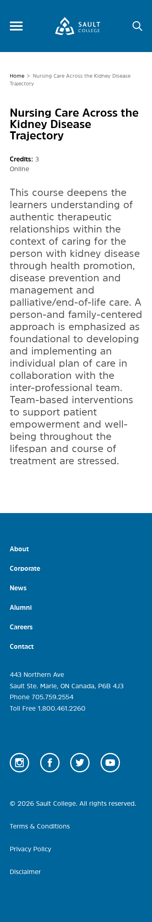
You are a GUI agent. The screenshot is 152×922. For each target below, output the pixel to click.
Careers (21, 627)
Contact (22, 646)
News (18, 588)
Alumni (21, 607)
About (19, 549)
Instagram (19, 762)
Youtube (110, 762)
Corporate (25, 568)
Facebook (50, 762)
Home (17, 75)
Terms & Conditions (40, 826)
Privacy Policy (30, 849)
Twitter (80, 762)
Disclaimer (25, 871)
